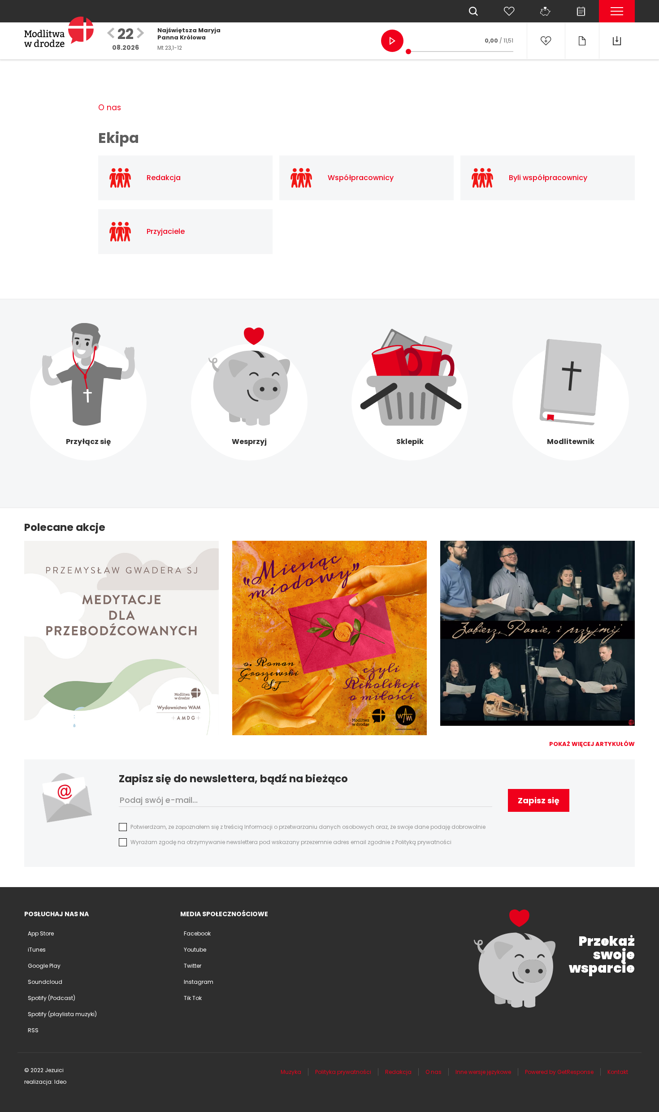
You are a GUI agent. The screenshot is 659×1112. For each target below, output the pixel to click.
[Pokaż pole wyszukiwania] (473, 11)
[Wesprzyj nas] (545, 11)
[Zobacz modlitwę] (582, 41)
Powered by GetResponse (559, 1072)
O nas (109, 107)
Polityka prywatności (343, 1072)
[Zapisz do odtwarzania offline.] (617, 41)
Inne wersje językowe (483, 1072)
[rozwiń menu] (617, 11)
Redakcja (398, 1072)
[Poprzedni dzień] (110, 34)
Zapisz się (538, 800)
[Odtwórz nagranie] (392, 41)
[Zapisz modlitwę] (546, 41)
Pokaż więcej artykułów (592, 744)
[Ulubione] (509, 11)
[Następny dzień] (140, 34)
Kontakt (617, 1072)
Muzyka (291, 1072)
